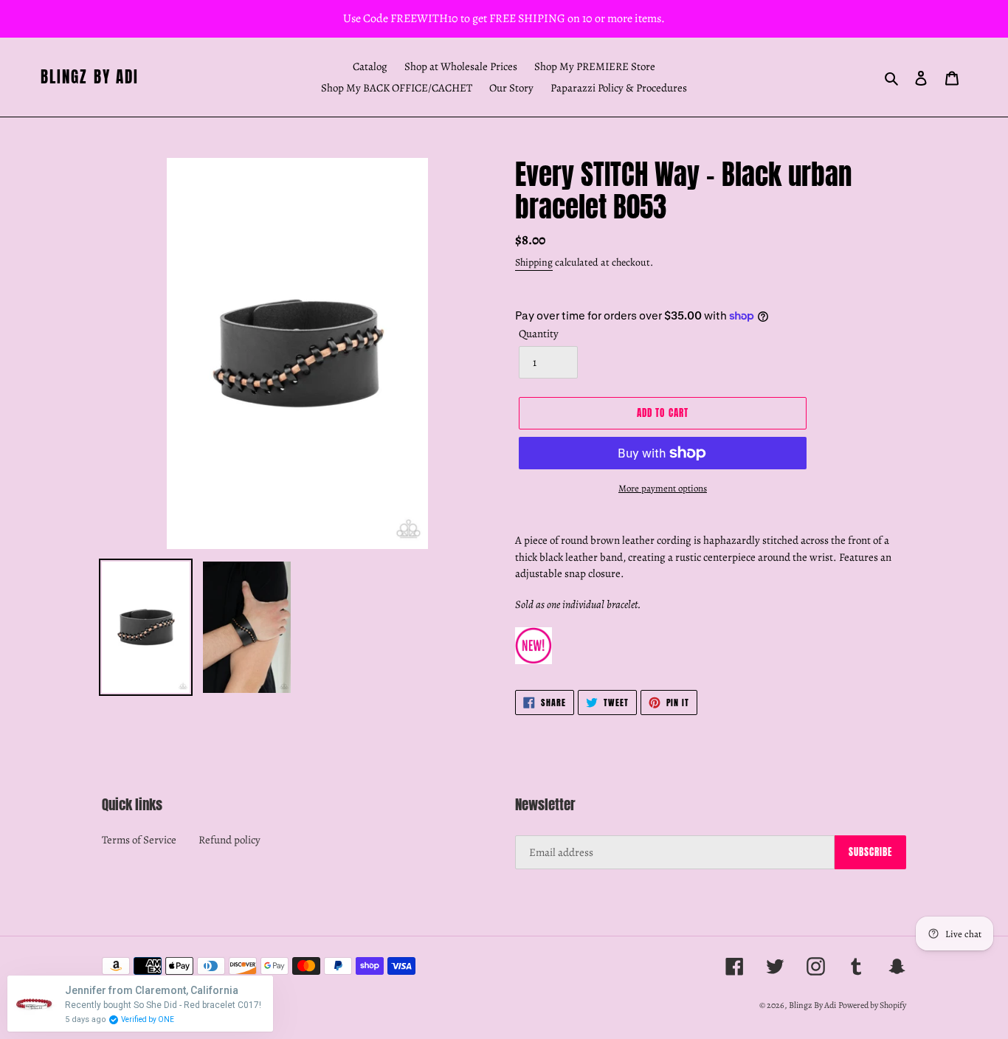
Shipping (534, 262)
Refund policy (229, 839)
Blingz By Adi (90, 77)
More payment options (662, 488)
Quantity (539, 333)
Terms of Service (139, 839)
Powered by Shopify (872, 1005)
